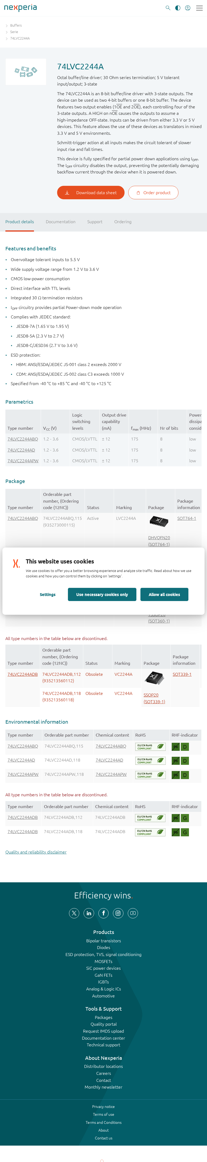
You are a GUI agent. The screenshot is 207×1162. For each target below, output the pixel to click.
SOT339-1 (182, 674)
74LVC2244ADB (23, 674)
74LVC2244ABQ (23, 438)
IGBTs (103, 981)
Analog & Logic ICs (103, 988)
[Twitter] (74, 913)
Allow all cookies (164, 594)
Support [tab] (94, 221)
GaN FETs (103, 975)
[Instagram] (118, 913)
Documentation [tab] (60, 221)
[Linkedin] (89, 913)
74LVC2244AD (21, 449)
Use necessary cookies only (102, 594)
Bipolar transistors (103, 940)
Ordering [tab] (123, 221)
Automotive (103, 995)
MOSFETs (103, 961)
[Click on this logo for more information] (150, 747)
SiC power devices (103, 968)
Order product (157, 192)
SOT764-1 (186, 518)
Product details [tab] (19, 221)
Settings (48, 594)
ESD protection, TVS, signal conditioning (103, 954)
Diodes (103, 947)
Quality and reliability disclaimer (36, 852)
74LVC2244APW (23, 460)
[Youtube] (133, 913)
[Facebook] (103, 913)
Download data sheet (96, 192)
